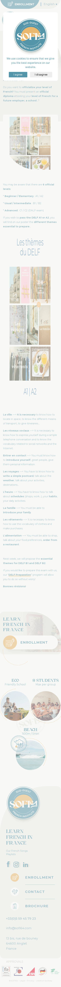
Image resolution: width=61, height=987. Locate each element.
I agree (18, 74)
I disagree (41, 74)
